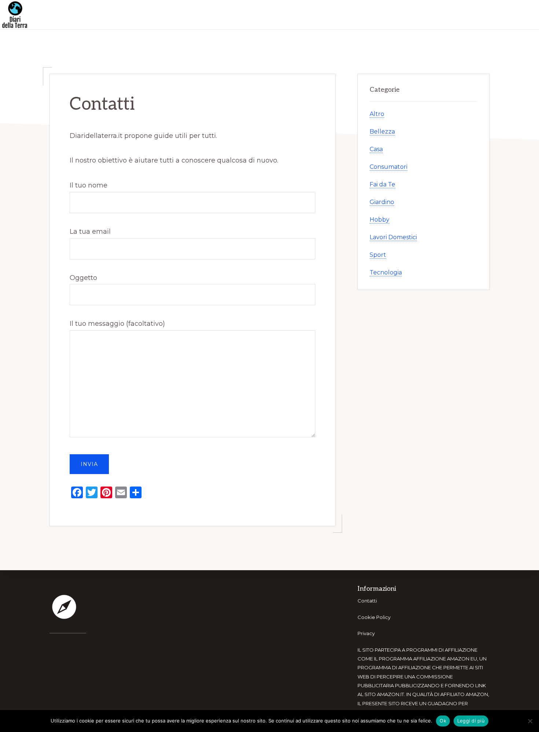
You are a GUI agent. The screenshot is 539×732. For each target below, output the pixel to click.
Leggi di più (471, 721)
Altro (377, 113)
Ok (443, 721)
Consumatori (388, 166)
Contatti (367, 601)
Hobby (379, 219)
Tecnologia (386, 272)
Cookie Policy (374, 617)
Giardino (382, 202)
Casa (376, 149)
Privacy (366, 633)
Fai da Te (382, 184)
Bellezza (382, 131)
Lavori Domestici (393, 237)
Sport (378, 254)
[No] (530, 721)
